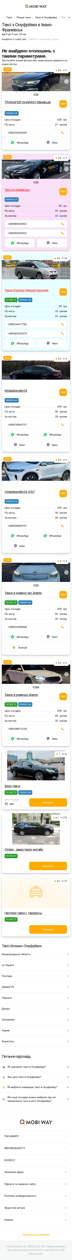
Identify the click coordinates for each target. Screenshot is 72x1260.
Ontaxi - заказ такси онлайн (24, 849)
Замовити (48, 802)
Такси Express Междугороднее (27, 290)
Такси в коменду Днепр (21, 695)
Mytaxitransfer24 (16, 391)
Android (22, 647)
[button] (35, 94)
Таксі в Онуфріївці (46, 17)
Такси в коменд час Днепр (23, 593)
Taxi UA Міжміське (17, 190)
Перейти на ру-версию (36, 1234)
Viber (55, 142)
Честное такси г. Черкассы (23, 913)
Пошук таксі (24, 17)
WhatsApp (23, 142)
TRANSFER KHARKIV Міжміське (28, 102)
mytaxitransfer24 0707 (20, 492)
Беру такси (12, 786)
